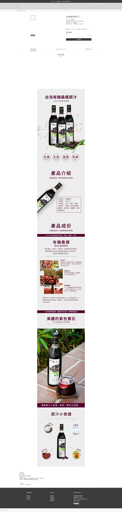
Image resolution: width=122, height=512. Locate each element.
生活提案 (43, 6)
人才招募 (38, 6)
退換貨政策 (52, 499)
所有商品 (23, 10)
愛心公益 (28, 499)
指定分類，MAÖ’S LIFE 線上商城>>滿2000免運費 (77, 29)
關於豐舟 (27, 6)
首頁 (22, 6)
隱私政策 (52, 500)
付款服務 (52, 497)
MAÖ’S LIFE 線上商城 (51, 6)
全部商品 (19, 10)
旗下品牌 (33, 6)
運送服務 (52, 496)
